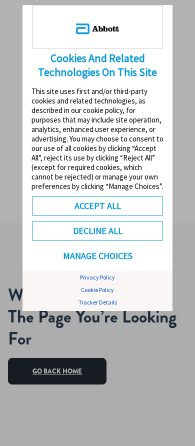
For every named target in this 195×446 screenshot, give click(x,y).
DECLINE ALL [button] (97, 230)
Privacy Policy (97, 277)
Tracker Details (97, 302)
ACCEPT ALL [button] (97, 206)
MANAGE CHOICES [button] (97, 256)
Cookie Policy (97, 290)
